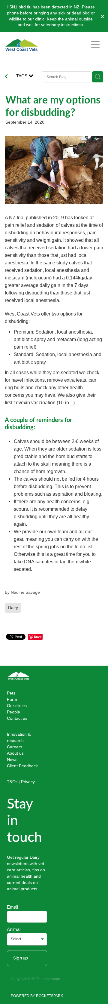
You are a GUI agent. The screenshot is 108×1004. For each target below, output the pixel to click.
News (12, 759)
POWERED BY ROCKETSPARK (37, 995)
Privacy (28, 781)
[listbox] (27, 939)
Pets (11, 693)
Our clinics (17, 705)
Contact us (17, 718)
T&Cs (12, 781)
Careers (14, 746)
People (13, 712)
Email (12, 907)
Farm (12, 699)
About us (15, 753)
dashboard (51, 979)
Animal (13, 929)
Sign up (20, 958)
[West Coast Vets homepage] (46, 45)
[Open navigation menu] (95, 45)
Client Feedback (22, 765)
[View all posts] (6, 77)
